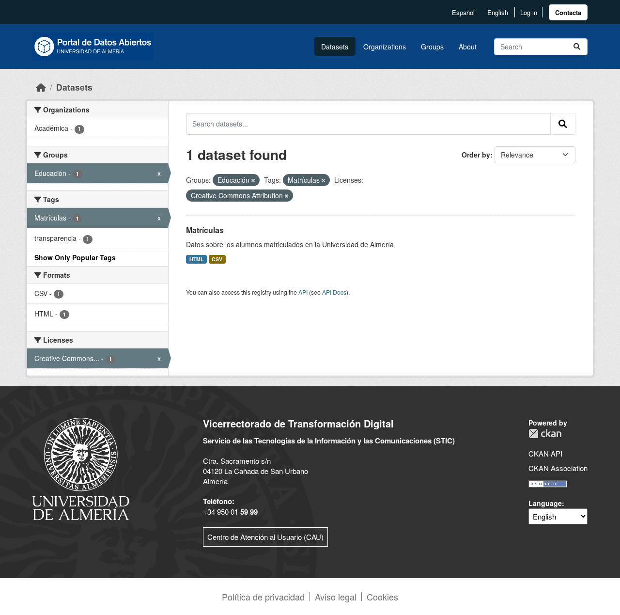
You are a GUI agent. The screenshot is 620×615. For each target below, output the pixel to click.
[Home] (41, 87)
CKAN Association (558, 468)
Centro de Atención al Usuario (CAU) (265, 537)
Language (545, 503)
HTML (196, 259)
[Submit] (577, 46)
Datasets (334, 46)
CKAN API (545, 453)
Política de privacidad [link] (263, 596)
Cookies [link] (382, 596)
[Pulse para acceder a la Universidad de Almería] (80, 468)
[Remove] (253, 180)
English (497, 12)
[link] (568, 12)
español (463, 12)
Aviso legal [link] (335, 596)
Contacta (568, 12)
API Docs (334, 292)
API (303, 292)
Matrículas (205, 230)
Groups (432, 46)
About (468, 46)
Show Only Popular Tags (75, 257)
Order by (476, 154)
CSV (217, 259)
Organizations (384, 46)
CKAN (544, 433)
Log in (528, 12)
